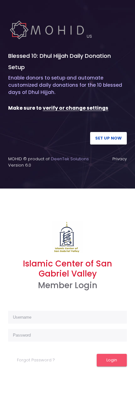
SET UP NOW (108, 138)
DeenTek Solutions (70, 159)
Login (111, 360)
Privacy (119, 159)
